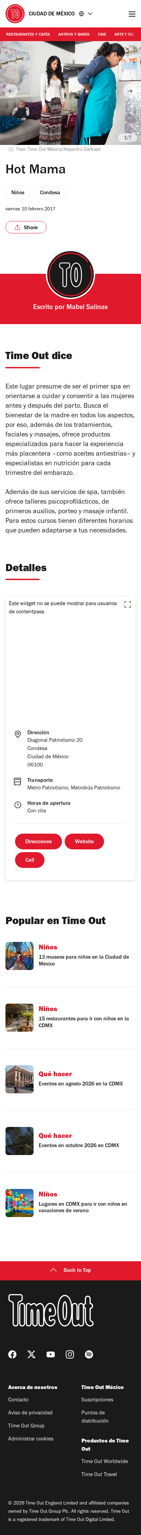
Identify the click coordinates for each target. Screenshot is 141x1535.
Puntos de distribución (95, 1417)
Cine (102, 35)
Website (84, 842)
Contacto (18, 1400)
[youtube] (51, 1354)
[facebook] (12, 1354)
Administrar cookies (30, 1439)
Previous (11, 91)
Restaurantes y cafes (28, 35)
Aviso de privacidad (30, 1413)
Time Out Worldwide (104, 1462)
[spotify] (89, 1354)
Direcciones (38, 842)
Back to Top (77, 1271)
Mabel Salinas (87, 308)
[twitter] (31, 1354)
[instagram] (70, 1354)
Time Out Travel (99, 1475)
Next (130, 91)
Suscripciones (97, 1400)
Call (29, 860)
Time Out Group (26, 1426)
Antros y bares (74, 35)
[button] (128, 604)
